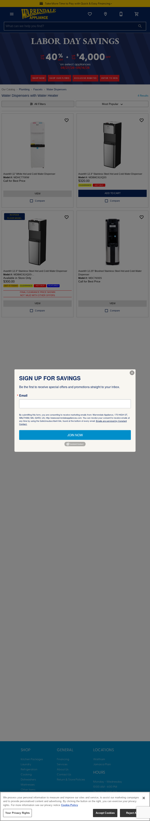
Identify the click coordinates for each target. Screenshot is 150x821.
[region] (75, 806)
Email (23, 395)
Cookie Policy (69, 805)
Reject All (132, 812)
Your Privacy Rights (17, 812)
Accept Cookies (105, 812)
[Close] (143, 798)
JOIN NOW (75, 435)
